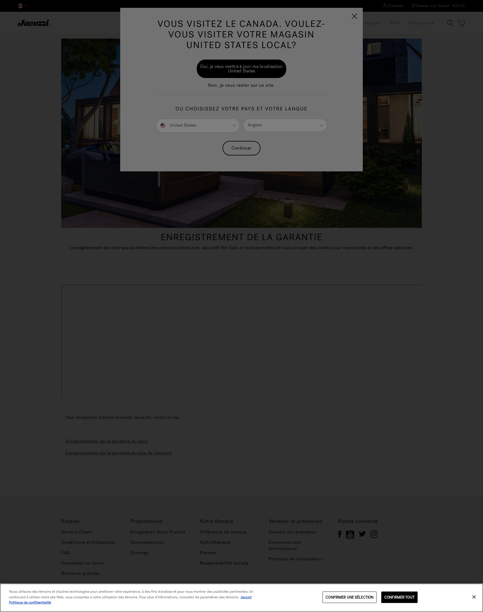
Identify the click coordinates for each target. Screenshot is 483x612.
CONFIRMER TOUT (399, 597)
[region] (241, 597)
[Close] (474, 597)
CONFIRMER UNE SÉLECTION (349, 597)
